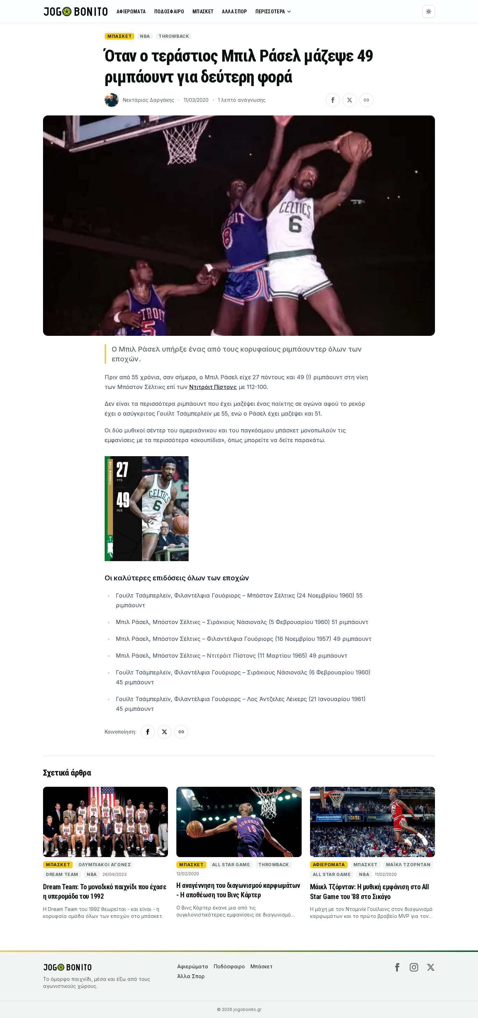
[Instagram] (414, 967)
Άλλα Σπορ (234, 11)
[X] (431, 967)
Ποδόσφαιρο (169, 11)
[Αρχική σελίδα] (75, 11)
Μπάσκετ (202, 11)
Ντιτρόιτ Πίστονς (213, 386)
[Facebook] (397, 967)
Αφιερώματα (131, 11)
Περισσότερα (270, 11)
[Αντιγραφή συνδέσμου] (366, 100)
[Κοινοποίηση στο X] (350, 100)
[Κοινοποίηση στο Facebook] (333, 100)
